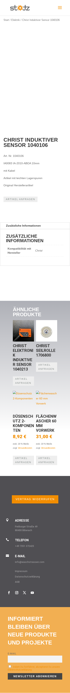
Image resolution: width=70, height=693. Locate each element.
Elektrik (15, 20)
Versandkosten (25, 448)
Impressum (21, 571)
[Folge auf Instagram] (17, 593)
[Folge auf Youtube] (32, 593)
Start (6, 20)
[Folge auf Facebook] (9, 593)
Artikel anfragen (20, 199)
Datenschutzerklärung (27, 576)
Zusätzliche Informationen (23, 225)
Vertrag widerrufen (35, 499)
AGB (17, 582)
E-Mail (12, 653)
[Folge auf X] (24, 593)
